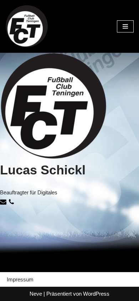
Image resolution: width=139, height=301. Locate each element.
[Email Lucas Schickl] (4, 203)
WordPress (96, 294)
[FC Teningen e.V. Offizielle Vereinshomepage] (26, 26)
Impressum (20, 279)
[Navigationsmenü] (125, 26)
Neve (36, 294)
